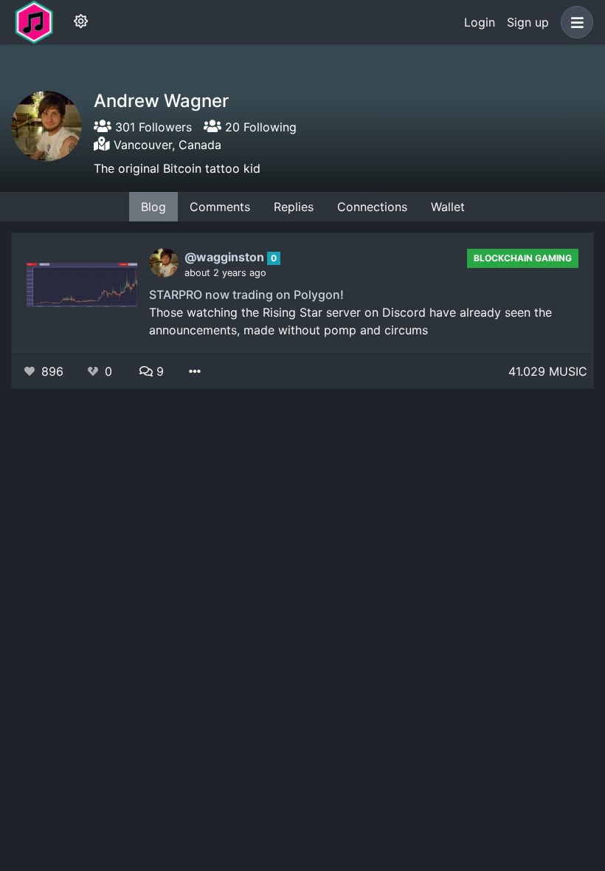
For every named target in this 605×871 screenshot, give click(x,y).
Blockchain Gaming (523, 258)
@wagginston (225, 256)
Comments (220, 206)
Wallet (448, 206)
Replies (294, 206)
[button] (574, 22)
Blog (153, 206)
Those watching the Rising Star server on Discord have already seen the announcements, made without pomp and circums (350, 321)
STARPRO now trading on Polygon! (246, 294)
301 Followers (151, 127)
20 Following (259, 127)
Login (479, 22)
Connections (372, 206)
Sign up (528, 22)
